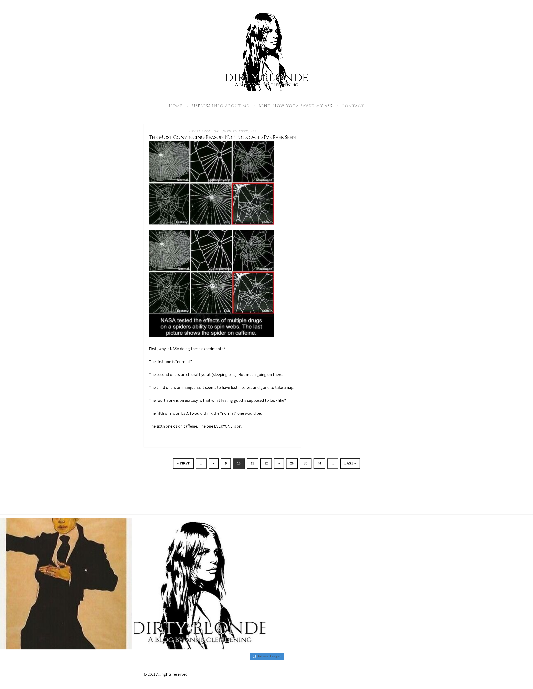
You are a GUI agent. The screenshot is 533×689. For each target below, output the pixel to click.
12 (266, 463)
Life (252, 131)
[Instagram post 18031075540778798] (66, 584)
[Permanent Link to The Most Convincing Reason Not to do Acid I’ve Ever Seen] (211, 223)
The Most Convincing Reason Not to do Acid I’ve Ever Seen (222, 137)
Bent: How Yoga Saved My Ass (295, 106)
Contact (353, 106)
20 (292, 463)
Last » (350, 463)
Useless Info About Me (220, 106)
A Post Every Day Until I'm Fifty (218, 131)
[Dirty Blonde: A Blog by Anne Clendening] (200, 584)
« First (183, 463)
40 (319, 463)
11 (252, 463)
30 (305, 463)
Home (176, 106)
